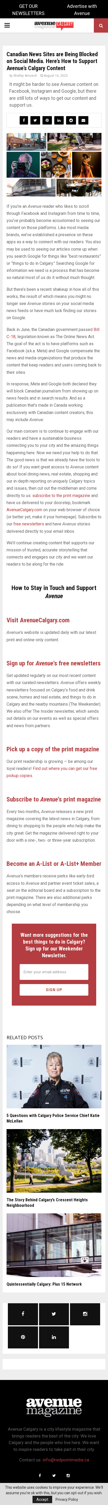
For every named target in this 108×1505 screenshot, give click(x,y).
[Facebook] (40, 1475)
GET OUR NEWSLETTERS (28, 9)
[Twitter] (54, 1475)
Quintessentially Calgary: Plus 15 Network (44, 1284)
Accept (42, 1499)
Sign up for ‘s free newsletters (54, 663)
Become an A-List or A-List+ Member (54, 863)
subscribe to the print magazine (61, 495)
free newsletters (28, 523)
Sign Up (54, 990)
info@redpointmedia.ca (66, 1459)
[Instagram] (68, 1475)
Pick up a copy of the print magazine (53, 749)
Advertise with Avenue (82, 9)
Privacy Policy (67, 1499)
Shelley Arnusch (25, 75)
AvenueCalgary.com (24, 509)
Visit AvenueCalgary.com (38, 620)
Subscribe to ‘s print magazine (54, 799)
